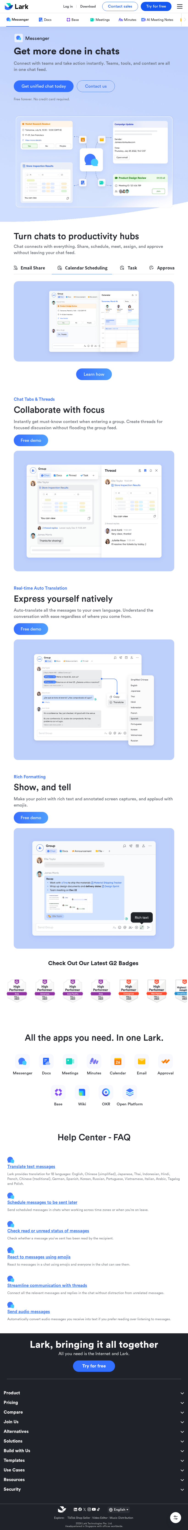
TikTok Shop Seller (78, 1517)
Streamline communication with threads (47, 1285)
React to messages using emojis (39, 1256)
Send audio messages (28, 1311)
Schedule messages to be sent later (42, 1202)
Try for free (94, 1366)
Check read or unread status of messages (48, 1230)
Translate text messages (31, 1166)
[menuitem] (94, 1393)
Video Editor (100, 1517)
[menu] (94, 1441)
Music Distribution (121, 1517)
